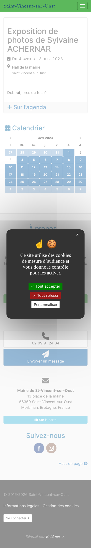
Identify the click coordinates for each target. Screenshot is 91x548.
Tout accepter (47, 286)
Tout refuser (47, 295)
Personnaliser (45, 304)
